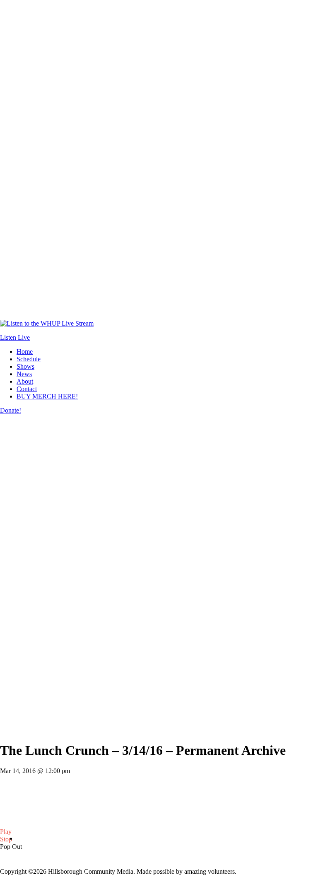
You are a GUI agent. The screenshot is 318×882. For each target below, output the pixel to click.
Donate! (10, 410)
